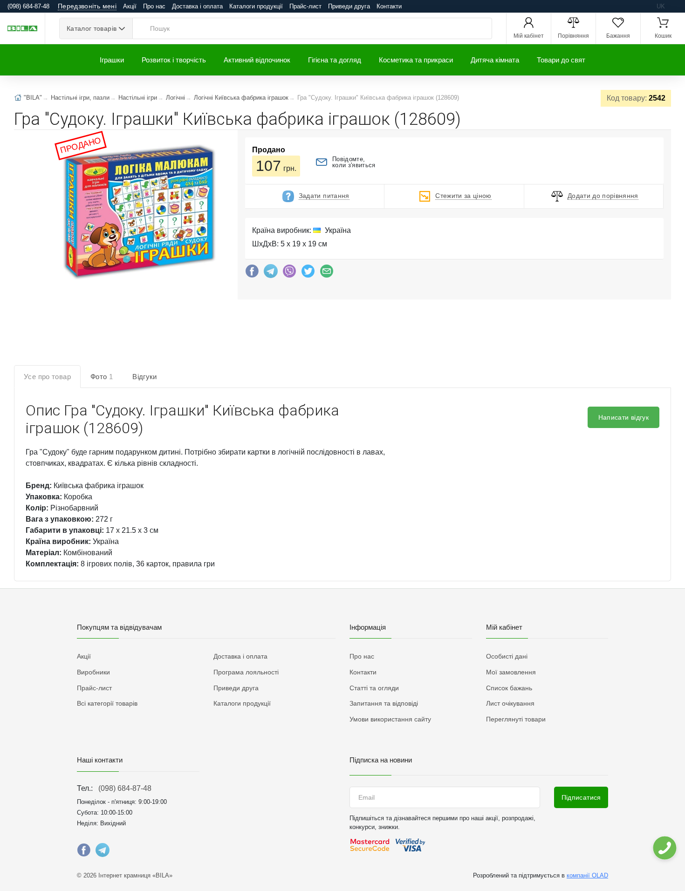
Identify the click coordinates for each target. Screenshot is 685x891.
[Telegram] (271, 273)
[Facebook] (252, 273)
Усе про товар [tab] (47, 377)
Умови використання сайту (390, 719)
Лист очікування (510, 703)
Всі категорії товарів (107, 703)
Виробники (93, 672)
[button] (138, 211)
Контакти (389, 6)
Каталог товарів (91, 28)
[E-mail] (327, 273)
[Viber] (289, 273)
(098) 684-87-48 (124, 788)
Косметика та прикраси (416, 60)
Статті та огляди (374, 688)
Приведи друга (349, 6)
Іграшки (112, 60)
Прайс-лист (305, 6)
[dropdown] (664, 848)
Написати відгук (623, 417)
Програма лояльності (246, 672)
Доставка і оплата (197, 6)
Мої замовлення (511, 672)
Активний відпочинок (257, 60)
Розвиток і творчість (174, 60)
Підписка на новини (380, 760)
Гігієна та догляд (334, 60)
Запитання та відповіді (383, 703)
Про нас (154, 6)
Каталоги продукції (256, 6)
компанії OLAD (587, 875)
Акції (130, 6)
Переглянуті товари (516, 719)
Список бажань (509, 688)
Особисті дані (506, 656)
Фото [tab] (101, 377)
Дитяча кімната (495, 60)
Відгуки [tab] (144, 377)
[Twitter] (308, 273)
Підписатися (581, 797)
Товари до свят (561, 60)
